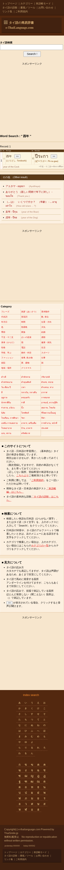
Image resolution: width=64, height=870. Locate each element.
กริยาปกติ (45, 377)
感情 (43, 337)
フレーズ (5, 311)
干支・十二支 (7, 337)
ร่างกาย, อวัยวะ (8, 408)
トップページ (9, 3)
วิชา (23, 418)
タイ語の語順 (9, 7)
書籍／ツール (27, 7)
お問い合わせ (45, 7)
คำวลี (3, 377)
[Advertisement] (32, 99)
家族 (23, 332)
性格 (3, 347)
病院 (3, 363)
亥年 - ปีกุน (11, 211)
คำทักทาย (25, 377)
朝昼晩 (24, 327)
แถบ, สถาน (6, 433)
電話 (23, 347)
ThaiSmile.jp (11, 833)
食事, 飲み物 (27, 357)
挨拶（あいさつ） (29, 311)
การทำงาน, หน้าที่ (49, 423)
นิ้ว (22, 408)
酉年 (9, 156)
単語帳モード (43, 3)
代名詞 (4, 317)
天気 (43, 327)
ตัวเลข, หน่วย (47, 382)
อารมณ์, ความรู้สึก (49, 402)
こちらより (22, 475)
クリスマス (26, 368)
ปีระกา (41, 156)
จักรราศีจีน (6, 402)
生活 (43, 347)
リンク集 (7, 11)
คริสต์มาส (25, 433)
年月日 (4, 322)
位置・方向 (46, 322)
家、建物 (25, 363)
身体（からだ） (8, 342)
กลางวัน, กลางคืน (29, 392)
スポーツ (45, 352)
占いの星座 (26, 337)
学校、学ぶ (6, 352)
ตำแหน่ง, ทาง (47, 387)
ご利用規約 (21, 11)
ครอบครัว (25, 397)
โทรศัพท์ (25, 413)
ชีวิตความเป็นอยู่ (48, 413)
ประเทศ (44, 428)
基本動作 (45, 311)
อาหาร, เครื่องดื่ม (28, 423)
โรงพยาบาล (6, 428)
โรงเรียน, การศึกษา (9, 418)
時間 (23, 322)
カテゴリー (26, 3)
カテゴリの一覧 (40, 545)
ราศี (23, 402)
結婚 (43, 332)
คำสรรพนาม (6, 382)
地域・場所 (6, 368)
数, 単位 (45, 317)
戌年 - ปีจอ (11, 217)
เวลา (23, 387)
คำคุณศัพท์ (26, 382)
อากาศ (44, 392)
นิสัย (3, 413)
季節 (3, 332)
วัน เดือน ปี (6, 387)
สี (1, 392)
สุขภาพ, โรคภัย (48, 408)
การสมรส (45, 397)
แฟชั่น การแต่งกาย (9, 423)
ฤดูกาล (4, 397)
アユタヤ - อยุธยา (15, 186)
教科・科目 (26, 352)
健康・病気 (46, 342)
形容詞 (24, 317)
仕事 (43, 357)
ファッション (7, 357)
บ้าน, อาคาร (26, 428)
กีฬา (43, 418)
